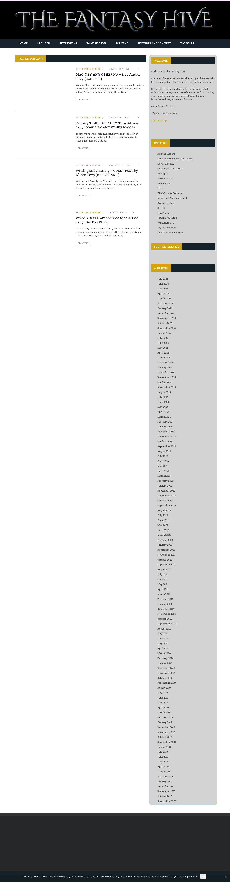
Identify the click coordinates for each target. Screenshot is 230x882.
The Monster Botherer (170, 193)
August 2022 (164, 510)
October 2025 (164, 323)
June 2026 (163, 283)
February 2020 (165, 658)
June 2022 (163, 520)
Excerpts (162, 173)
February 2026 (165, 303)
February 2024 (165, 421)
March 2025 (164, 357)
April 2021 (163, 589)
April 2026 (163, 293)
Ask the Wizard (166, 153)
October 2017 (164, 796)
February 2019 (165, 717)
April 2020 (163, 648)
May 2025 (162, 347)
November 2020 (166, 613)
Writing (122, 43)
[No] (225, 877)
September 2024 (166, 387)
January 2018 (164, 781)
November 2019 (166, 672)
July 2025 (162, 337)
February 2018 (165, 776)
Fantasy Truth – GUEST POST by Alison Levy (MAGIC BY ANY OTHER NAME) (107, 125)
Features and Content (154, 43)
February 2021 (165, 599)
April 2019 (163, 707)
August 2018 (164, 746)
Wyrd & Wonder (166, 227)
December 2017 (166, 786)
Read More (83, 100)
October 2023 (164, 441)
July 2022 (162, 515)
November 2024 (166, 377)
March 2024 (164, 416)
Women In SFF (165, 222)
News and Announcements (172, 198)
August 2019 (164, 687)
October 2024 (164, 382)
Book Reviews (96, 43)
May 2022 (162, 525)
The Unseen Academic (170, 232)
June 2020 (163, 638)
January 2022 (164, 544)
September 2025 (166, 328)
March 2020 (164, 653)
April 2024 (163, 411)
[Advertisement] (45, 845)
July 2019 (162, 692)
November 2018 (166, 732)
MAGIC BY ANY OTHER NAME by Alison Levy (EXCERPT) (108, 76)
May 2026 (162, 288)
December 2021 (166, 549)
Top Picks (187, 43)
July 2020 (162, 633)
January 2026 (164, 308)
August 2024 (164, 392)
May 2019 (162, 702)
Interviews (68, 43)
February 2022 (165, 540)
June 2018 (163, 756)
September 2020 (166, 623)
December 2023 (166, 431)
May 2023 (162, 466)
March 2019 (163, 712)
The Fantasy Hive (90, 69)
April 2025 (163, 352)
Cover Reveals (165, 163)
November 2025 (166, 318)
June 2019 (163, 697)
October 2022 (164, 500)
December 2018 (166, 727)
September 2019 (166, 682)
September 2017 (166, 801)
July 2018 (162, 751)
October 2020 (164, 618)
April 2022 (163, 530)
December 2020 (166, 609)
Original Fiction (166, 203)
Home (24, 43)
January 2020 (164, 663)
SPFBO (161, 207)
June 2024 (163, 402)
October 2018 (164, 737)
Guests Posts (164, 178)
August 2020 (164, 628)
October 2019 (164, 678)
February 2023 (165, 480)
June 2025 (163, 342)
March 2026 (164, 298)
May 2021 (162, 584)
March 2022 (164, 535)
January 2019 (164, 722)
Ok (203, 876)
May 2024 (162, 406)
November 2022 (166, 495)
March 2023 (164, 475)
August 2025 (164, 333)
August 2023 (164, 451)
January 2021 (164, 604)
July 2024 (162, 397)
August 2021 (164, 569)
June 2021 (162, 579)
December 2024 (166, 372)
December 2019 (166, 668)
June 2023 (163, 461)
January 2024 (164, 426)
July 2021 (162, 574)
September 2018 (166, 741)
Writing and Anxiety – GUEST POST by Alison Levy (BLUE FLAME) (107, 172)
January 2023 (164, 485)
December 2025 (166, 313)
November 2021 (166, 554)
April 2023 (163, 471)
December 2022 (166, 490)
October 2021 (164, 559)
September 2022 (166, 505)
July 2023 (162, 456)
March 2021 (163, 594)
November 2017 (166, 791)
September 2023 (166, 446)
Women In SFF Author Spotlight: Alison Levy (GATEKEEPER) (107, 220)
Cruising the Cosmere (169, 168)
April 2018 (163, 766)
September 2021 (166, 564)
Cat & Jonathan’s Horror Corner (175, 158)
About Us (44, 43)
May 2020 (162, 643)
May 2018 (162, 761)
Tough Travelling (167, 217)
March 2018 (163, 771)
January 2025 (164, 367)
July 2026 (162, 278)
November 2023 (166, 436)
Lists (160, 188)
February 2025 (165, 362)
